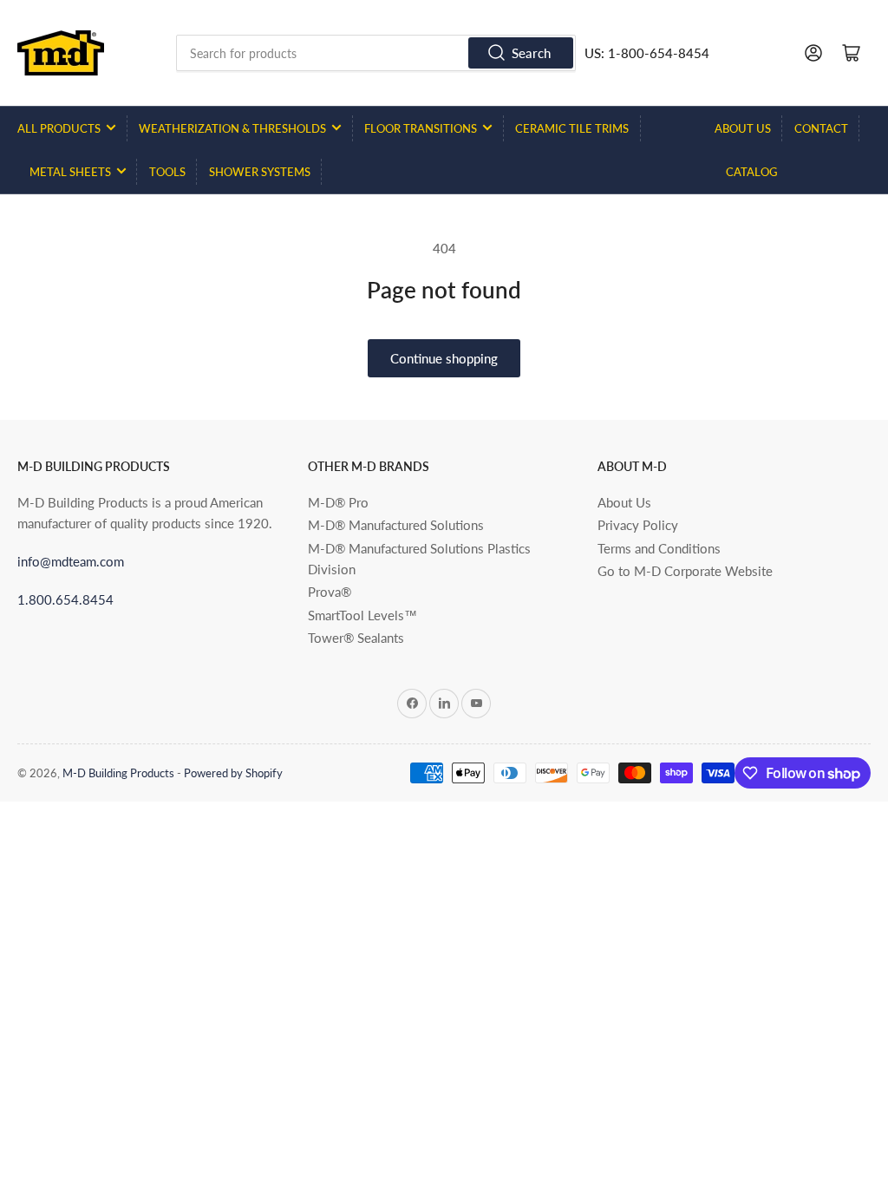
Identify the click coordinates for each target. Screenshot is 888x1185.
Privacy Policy (637, 525)
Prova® (329, 591)
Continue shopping (444, 358)
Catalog (751, 172)
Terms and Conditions (659, 548)
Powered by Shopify (233, 773)
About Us (743, 128)
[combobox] (375, 53)
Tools (167, 172)
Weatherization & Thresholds (232, 128)
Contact (821, 128)
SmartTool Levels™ (362, 615)
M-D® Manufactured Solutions (396, 525)
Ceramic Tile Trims (572, 128)
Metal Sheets (70, 172)
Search (531, 53)
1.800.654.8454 (65, 599)
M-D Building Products (118, 773)
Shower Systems (259, 172)
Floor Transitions (420, 128)
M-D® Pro (338, 502)
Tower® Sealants (356, 637)
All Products (59, 128)
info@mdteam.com (70, 561)
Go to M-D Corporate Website (685, 571)
